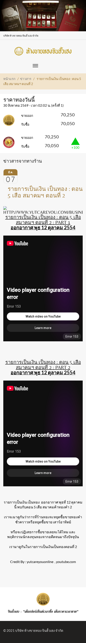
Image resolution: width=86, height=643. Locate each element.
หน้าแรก (9, 79)
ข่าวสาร (25, 79)
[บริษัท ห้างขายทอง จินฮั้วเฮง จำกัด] (43, 50)
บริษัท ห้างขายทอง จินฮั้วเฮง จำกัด (39, 630)
